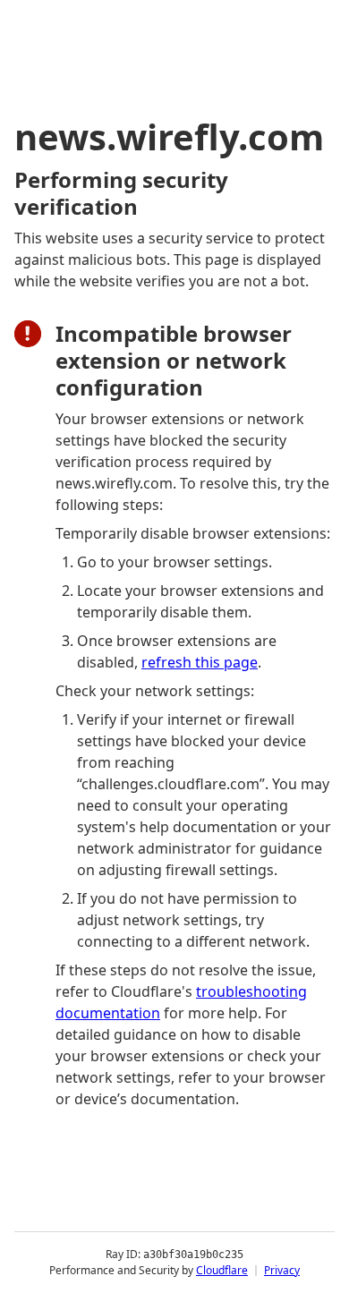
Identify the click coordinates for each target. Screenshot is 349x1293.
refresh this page (199, 662)
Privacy (282, 1270)
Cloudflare (222, 1270)
